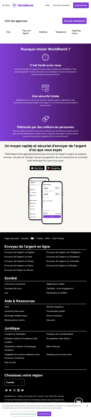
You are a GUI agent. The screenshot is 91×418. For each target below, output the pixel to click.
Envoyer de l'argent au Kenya (18, 270)
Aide (47, 5)
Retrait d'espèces (54, 306)
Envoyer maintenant (74, 21)
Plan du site (10, 362)
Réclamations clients (14, 320)
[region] (45, 410)
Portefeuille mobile (55, 311)
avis (6, 292)
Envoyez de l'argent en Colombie (62, 261)
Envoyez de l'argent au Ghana (19, 261)
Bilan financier (53, 346)
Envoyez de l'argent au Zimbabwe (63, 256)
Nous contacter (54, 315)
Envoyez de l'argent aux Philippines (63, 252)
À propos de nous (13, 288)
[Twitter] (10, 390)
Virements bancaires (14, 311)
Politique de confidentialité (59, 334)
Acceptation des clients (58, 338)
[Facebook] (6, 390)
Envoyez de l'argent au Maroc (19, 265)
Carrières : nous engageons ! (60, 288)
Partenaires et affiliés (56, 292)
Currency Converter (61, 5)
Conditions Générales (15, 334)
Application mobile (55, 284)
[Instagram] (14, 390)
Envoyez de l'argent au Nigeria (19, 252)
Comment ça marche (14, 284)
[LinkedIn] (18, 390)
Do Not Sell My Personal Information (23, 414)
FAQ (6, 306)
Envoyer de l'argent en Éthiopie (61, 265)
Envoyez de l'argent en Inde (18, 256)
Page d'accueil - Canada (16, 238)
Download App (81, 5)
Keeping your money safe (59, 354)
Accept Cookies (44, 414)
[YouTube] (22, 390)
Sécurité (50, 320)
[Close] (87, 406)
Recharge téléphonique (15, 315)
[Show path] (32, 238)
